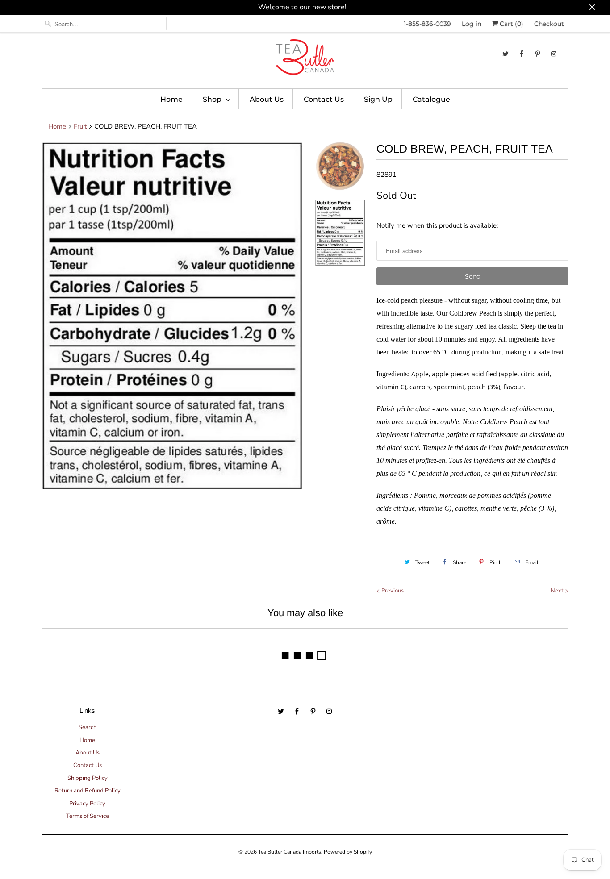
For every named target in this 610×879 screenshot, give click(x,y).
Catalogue (431, 99)
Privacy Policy (87, 804)
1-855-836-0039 (427, 24)
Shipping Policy (87, 778)
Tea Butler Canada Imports (289, 851)
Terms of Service (87, 816)
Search (87, 727)
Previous (392, 591)
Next (558, 591)
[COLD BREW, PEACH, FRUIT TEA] (172, 315)
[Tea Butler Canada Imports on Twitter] (505, 54)
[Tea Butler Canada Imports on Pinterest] (537, 54)
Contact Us (324, 99)
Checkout (549, 24)
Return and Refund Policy (87, 791)
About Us (267, 99)
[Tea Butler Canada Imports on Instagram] (554, 54)
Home (171, 99)
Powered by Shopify (348, 851)
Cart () (510, 24)
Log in (471, 24)
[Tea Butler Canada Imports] (305, 59)
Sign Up (378, 99)
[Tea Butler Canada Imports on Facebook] (521, 54)
